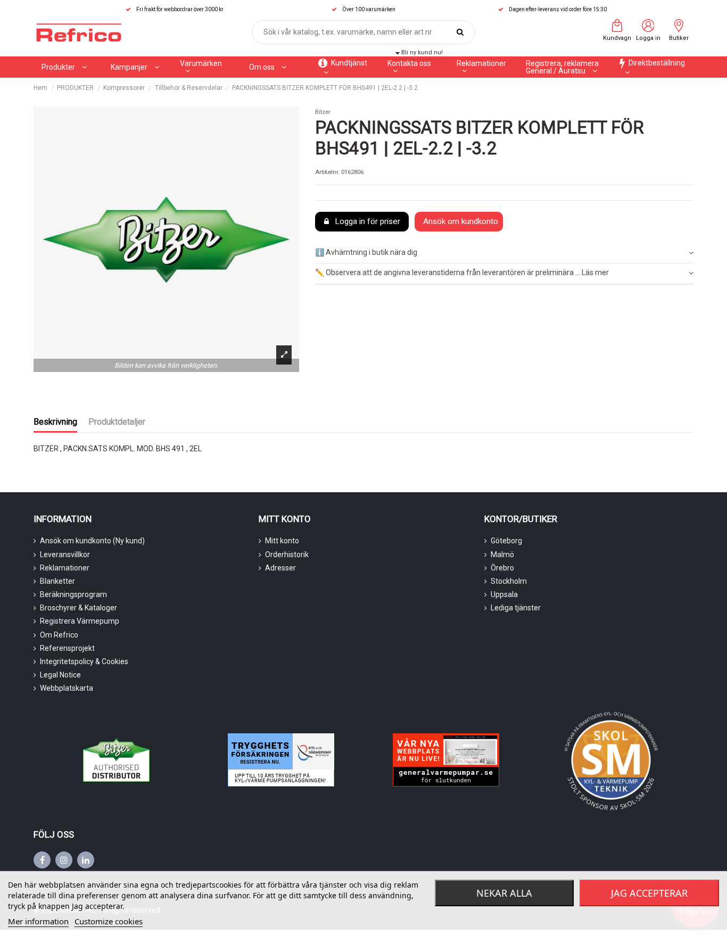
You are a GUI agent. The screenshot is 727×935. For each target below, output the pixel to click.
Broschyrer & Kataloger (78, 607)
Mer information (38, 921)
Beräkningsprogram (73, 594)
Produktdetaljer (116, 422)
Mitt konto (282, 540)
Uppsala (504, 594)
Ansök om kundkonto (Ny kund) (92, 540)
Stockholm (509, 581)
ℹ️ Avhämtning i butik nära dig (366, 252)
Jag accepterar (649, 893)
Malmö (502, 554)
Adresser (280, 568)
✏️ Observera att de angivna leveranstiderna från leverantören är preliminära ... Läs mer (462, 272)
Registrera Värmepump (79, 621)
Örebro (502, 568)
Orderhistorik (287, 554)
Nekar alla (504, 893)
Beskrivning (55, 422)
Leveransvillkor (65, 554)
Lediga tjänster (516, 607)
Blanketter (57, 581)
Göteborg (506, 540)
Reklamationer (64, 568)
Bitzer (323, 112)
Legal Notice (60, 675)
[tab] (504, 253)
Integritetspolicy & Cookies (84, 661)
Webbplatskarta (66, 688)
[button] (135, 67)
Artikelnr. (327, 172)
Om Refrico (59, 635)
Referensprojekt (67, 648)
